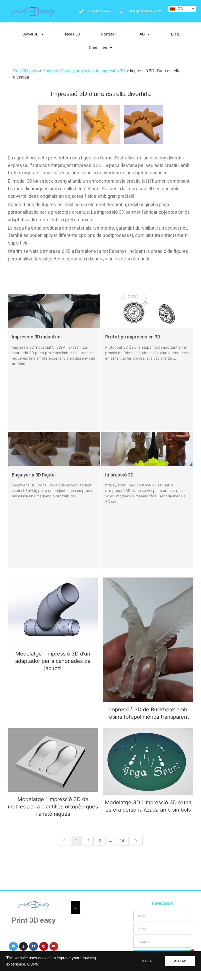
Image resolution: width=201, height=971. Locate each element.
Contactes (98, 47)
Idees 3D (72, 34)
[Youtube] (53, 946)
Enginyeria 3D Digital (34, 475)
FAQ (141, 34)
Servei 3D (30, 34)
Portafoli (108, 34)
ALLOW (180, 961)
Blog (175, 34)
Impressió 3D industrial (37, 336)
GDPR (33, 964)
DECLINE (148, 961)
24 (121, 840)
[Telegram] (13, 946)
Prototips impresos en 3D (132, 336)
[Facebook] (33, 946)
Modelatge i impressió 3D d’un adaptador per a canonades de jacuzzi (53, 661)
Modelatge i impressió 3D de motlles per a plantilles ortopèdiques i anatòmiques (53, 759)
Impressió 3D (119, 475)
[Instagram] (23, 946)
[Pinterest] (43, 946)
